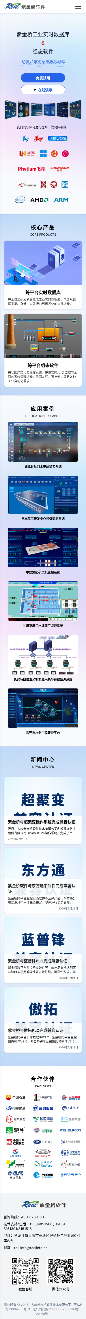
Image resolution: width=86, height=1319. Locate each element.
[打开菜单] (78, 6)
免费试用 (43, 78)
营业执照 (42, 1313)
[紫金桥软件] (24, 6)
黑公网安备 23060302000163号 (56, 1309)
